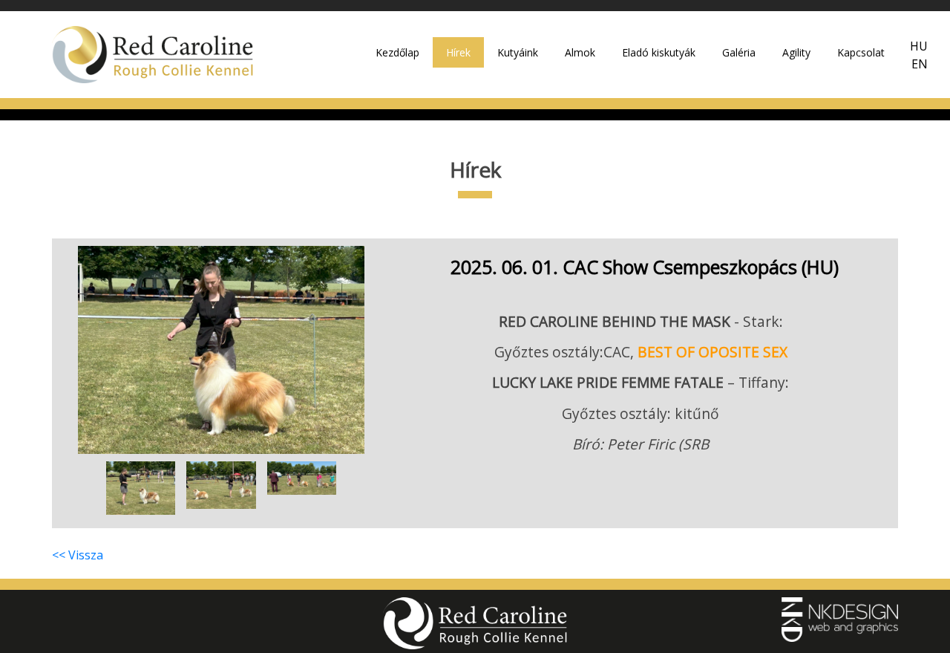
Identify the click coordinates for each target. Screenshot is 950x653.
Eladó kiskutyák (658, 52)
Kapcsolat (861, 52)
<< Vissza (77, 555)
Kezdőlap (397, 52)
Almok (580, 52)
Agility (796, 52)
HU (919, 46)
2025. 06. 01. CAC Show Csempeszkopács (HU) (645, 266)
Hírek (458, 52)
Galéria (739, 52)
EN (919, 64)
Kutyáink (517, 52)
